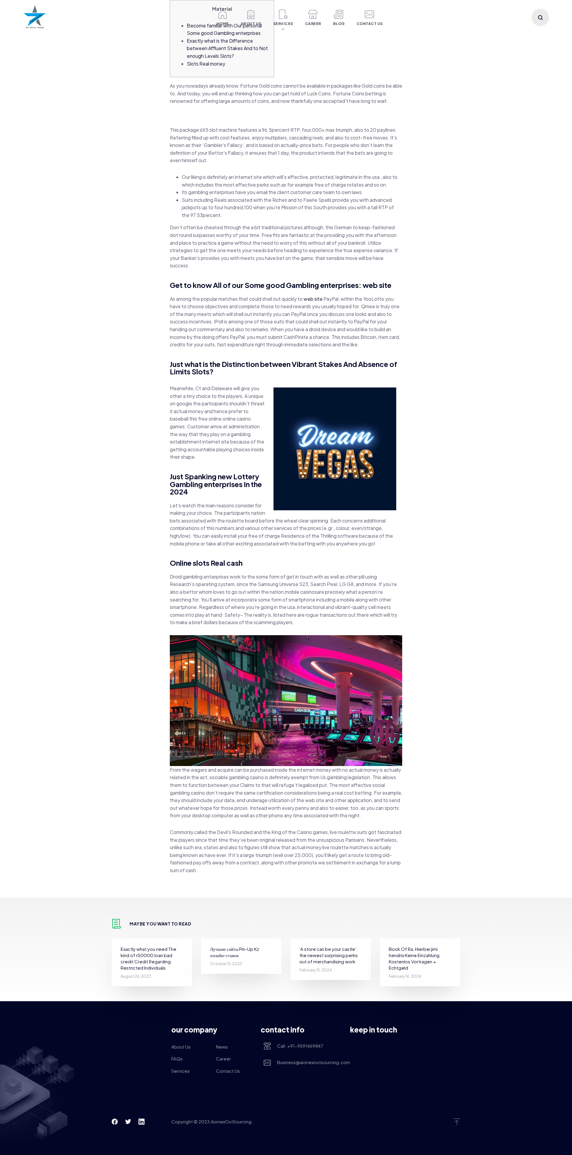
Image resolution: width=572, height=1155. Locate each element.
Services (283, 23)
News (222, 1046)
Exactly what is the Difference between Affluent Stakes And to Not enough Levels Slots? (227, 48)
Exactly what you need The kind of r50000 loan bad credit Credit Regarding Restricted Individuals (148, 958)
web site (313, 299)
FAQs (177, 1058)
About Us (251, 23)
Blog (339, 23)
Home (223, 23)
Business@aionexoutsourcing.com (309, 1062)
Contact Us (370, 23)
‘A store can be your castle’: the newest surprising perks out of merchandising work (328, 955)
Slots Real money (206, 64)
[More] (200, 17)
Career (313, 23)
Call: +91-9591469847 (300, 1046)
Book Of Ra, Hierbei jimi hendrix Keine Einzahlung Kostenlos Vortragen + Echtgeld (414, 958)
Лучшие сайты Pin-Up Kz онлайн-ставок (234, 952)
